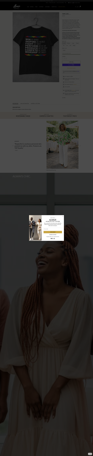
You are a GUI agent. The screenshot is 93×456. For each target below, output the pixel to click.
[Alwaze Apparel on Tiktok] (54, 238)
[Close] (63, 216)
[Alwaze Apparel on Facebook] (51, 238)
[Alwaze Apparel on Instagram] (52, 238)
